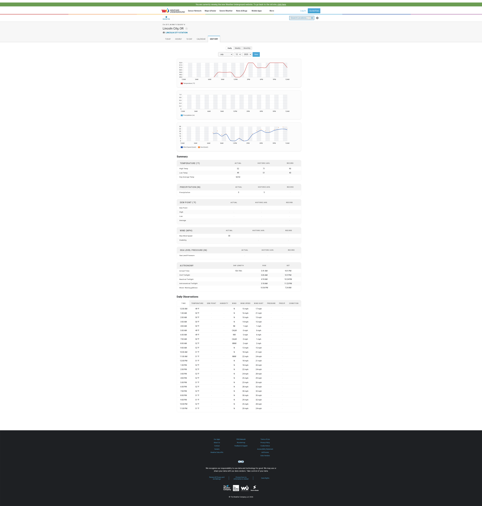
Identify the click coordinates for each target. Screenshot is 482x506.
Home (173, 10)
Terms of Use (265, 439)
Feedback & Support (241, 446)
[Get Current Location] (312, 18)
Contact (217, 446)
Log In (303, 11)
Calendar (201, 39)
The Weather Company (227, 488)
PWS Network (241, 439)
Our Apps (217, 439)
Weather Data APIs (216, 452)
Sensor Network (194, 11)
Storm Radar (255, 488)
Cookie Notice (265, 446)
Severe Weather (226, 11)
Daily (230, 48)
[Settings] (317, 18)
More (272, 11)
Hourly (178, 39)
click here (281, 4)
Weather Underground (245, 488)
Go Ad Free (314, 11)
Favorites (166, 19)
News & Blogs (241, 11)
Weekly (237, 48)
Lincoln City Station (177, 33)
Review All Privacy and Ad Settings (216, 478)
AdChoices (265, 452)
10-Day (189, 39)
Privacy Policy (265, 442)
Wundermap (241, 442)
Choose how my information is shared (241, 478)
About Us (217, 442)
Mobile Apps (257, 11)
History (214, 39)
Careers (217, 449)
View (256, 54)
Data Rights (265, 478)
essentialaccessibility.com (241, 462)
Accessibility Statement (265, 449)
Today (168, 39)
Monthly (247, 48)
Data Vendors (265, 456)
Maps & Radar (210, 11)
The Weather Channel (236, 488)
